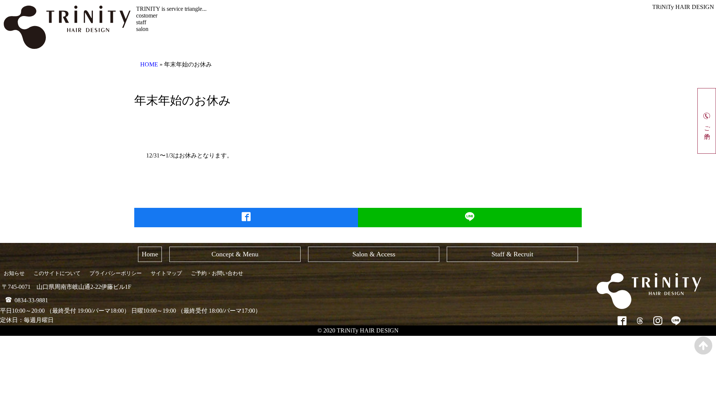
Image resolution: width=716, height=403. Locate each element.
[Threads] (639, 320)
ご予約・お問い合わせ (217, 273)
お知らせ (14, 273)
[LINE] (676, 320)
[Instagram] (657, 320)
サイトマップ (166, 273)
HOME (149, 64)
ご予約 (707, 125)
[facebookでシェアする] (246, 217)
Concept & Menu (234, 254)
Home (150, 254)
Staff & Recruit (512, 254)
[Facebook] (622, 320)
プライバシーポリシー (116, 273)
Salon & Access (373, 254)
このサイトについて (57, 273)
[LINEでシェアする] (470, 217)
